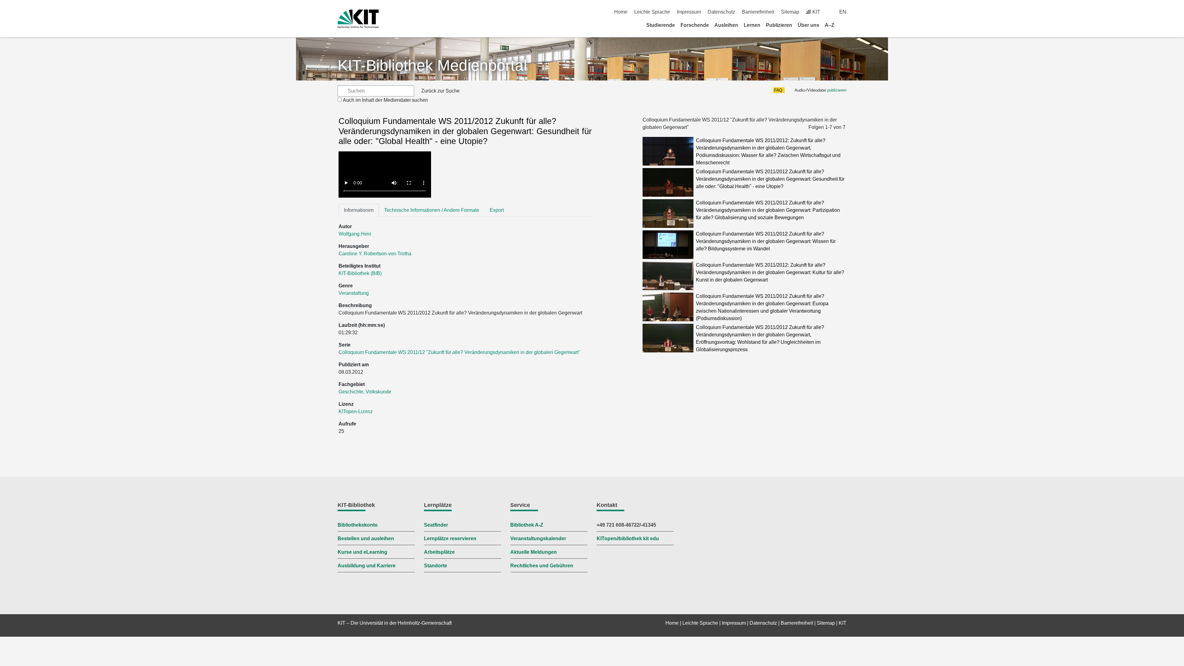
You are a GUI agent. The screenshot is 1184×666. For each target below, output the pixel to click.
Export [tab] (497, 210)
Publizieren (779, 25)
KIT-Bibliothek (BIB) (360, 273)
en (842, 11)
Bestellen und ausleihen (366, 538)
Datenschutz (721, 11)
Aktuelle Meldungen (533, 552)
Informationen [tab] (359, 210)
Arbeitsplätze (439, 552)
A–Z (829, 25)
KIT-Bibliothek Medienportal (432, 65)
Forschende (694, 25)
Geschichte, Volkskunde (365, 391)
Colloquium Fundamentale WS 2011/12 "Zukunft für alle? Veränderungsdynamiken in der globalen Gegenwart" (459, 352)
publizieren (836, 90)
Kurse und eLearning (362, 552)
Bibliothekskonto (358, 525)
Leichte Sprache (652, 11)
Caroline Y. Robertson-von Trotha (375, 253)
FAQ (778, 90)
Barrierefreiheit (758, 11)
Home (620, 11)
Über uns (808, 25)
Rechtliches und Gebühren (541, 565)
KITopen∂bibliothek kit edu (628, 538)
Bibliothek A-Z (526, 525)
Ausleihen (726, 25)
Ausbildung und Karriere (367, 565)
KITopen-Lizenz (356, 411)
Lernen (752, 25)
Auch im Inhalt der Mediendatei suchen (385, 100)
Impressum (689, 11)
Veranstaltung (354, 293)
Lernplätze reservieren (450, 538)
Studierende (660, 25)
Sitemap (790, 11)
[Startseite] (844, 25)
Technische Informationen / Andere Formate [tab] (431, 210)
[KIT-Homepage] (358, 19)
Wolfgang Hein (355, 233)
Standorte (435, 565)
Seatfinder (436, 525)
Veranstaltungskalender (538, 538)
